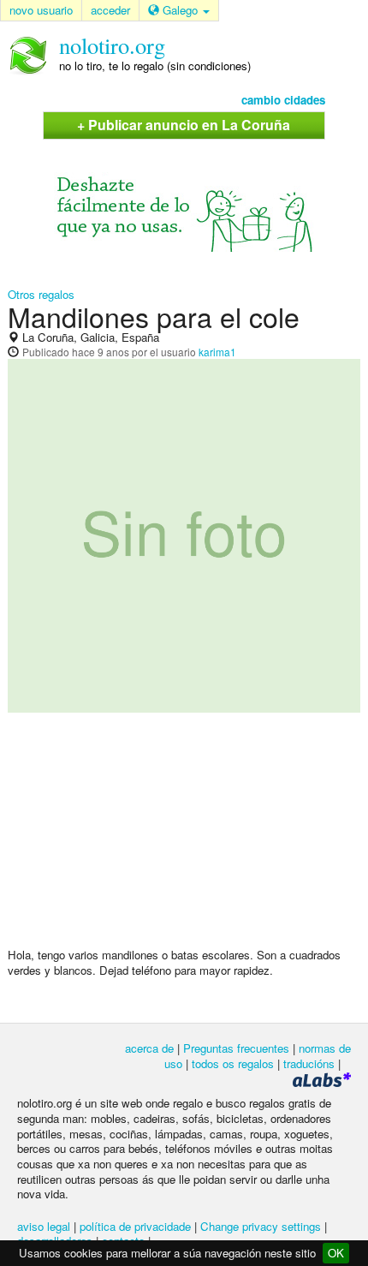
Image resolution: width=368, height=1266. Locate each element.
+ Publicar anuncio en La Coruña (183, 124)
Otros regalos (41, 294)
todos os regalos (233, 1063)
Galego (180, 10)
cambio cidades (283, 100)
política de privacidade (135, 1226)
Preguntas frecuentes (236, 1048)
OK (336, 1253)
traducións (309, 1063)
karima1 (217, 351)
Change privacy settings (260, 1226)
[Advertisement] (184, 837)
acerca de (149, 1048)
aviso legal (43, 1226)
